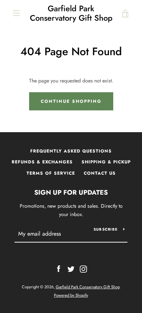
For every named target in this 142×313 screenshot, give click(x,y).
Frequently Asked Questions (71, 151)
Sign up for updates (71, 192)
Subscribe (106, 229)
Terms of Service (51, 173)
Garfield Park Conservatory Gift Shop (71, 13)
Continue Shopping (71, 101)
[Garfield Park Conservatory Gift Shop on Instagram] (83, 268)
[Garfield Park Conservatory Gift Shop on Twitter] (71, 268)
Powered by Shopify (71, 295)
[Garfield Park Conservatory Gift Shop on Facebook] (58, 268)
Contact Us (100, 173)
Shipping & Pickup (106, 162)
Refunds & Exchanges (42, 162)
